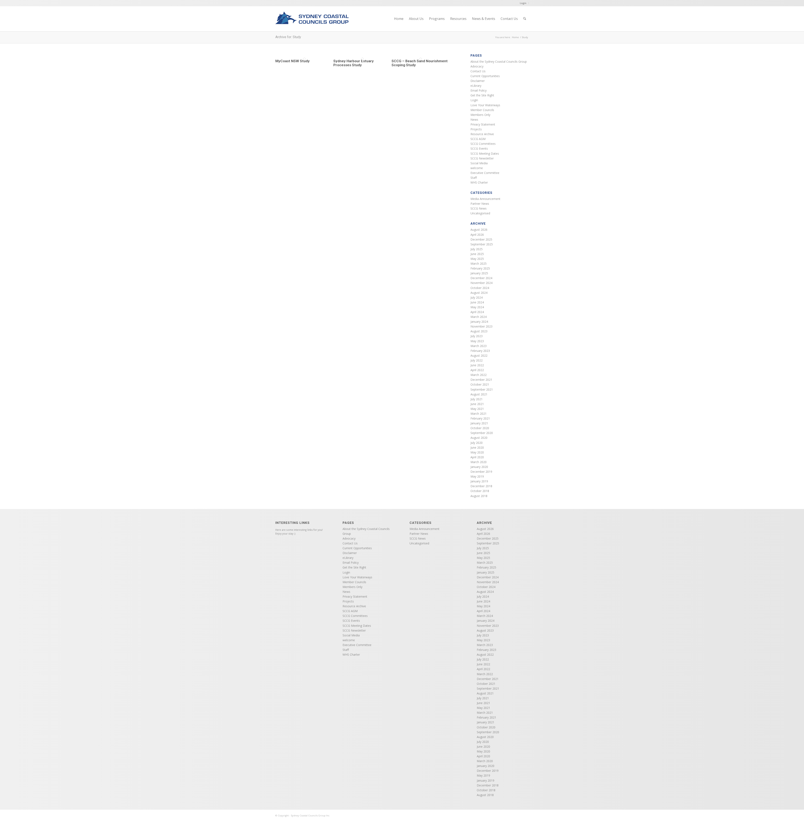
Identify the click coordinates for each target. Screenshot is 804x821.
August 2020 (478, 438)
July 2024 (476, 297)
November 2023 (481, 326)
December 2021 (481, 380)
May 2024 (477, 307)
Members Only (480, 115)
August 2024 (478, 293)
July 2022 (476, 360)
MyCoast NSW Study (292, 61)
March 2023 (478, 346)
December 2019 (481, 472)
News (474, 120)
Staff (473, 178)
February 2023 (480, 351)
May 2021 (477, 409)
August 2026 (478, 230)
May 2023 (477, 341)
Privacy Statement (482, 124)
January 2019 (479, 481)
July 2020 (476, 443)
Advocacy (476, 66)
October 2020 (479, 428)
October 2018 (479, 491)
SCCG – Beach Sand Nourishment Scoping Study (420, 63)
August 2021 (478, 394)
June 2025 (477, 254)
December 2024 (481, 278)
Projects (476, 129)
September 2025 (481, 244)
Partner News (479, 204)
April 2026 (477, 235)
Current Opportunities (485, 76)
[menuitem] (398, 18)
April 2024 (477, 312)
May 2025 (477, 259)
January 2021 (479, 423)
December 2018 (481, 486)
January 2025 (479, 273)
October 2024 (479, 288)
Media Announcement (485, 199)
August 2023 (478, 331)
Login (523, 3)
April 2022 (477, 370)
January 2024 (479, 322)
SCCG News (478, 208)
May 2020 (477, 452)
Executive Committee (484, 173)
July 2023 (476, 336)
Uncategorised (480, 213)
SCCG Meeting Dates (484, 153)
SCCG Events (479, 148)
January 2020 (479, 467)
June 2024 (477, 302)
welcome (476, 168)
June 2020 (477, 447)
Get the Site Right (482, 95)
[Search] (525, 18)
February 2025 (480, 268)
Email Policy (478, 90)
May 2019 (477, 476)
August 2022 (478, 355)
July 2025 (476, 249)
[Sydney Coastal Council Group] (312, 21)
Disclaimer (477, 81)
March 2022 (478, 375)
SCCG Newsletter (482, 158)
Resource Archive (482, 134)
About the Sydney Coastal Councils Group (498, 61)
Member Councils (482, 110)
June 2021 (477, 404)
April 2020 (477, 457)
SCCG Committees (483, 144)
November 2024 (481, 283)
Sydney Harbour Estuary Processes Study (353, 63)
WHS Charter (479, 182)
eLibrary (475, 86)
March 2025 (478, 263)
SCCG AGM (478, 139)
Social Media (479, 163)
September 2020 (481, 433)
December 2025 (481, 239)
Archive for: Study (288, 37)
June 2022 (477, 365)
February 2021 (480, 418)
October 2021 (479, 384)
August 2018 (478, 496)
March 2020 (478, 462)
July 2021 (476, 399)
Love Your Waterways (485, 105)
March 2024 (478, 317)
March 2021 (478, 414)
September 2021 (481, 389)
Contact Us (478, 71)
